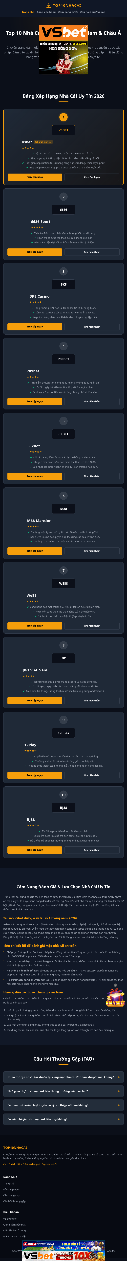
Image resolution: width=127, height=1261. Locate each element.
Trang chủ (28, 12)
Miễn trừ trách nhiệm (15, 1236)
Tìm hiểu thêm (92, 252)
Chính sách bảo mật (14, 1224)
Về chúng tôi (10, 1218)
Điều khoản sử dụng (14, 1230)
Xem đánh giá (92, 177)
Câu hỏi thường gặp (92, 12)
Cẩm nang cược (68, 12)
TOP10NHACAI (67, 5)
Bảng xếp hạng (46, 12)
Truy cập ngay (35, 176)
